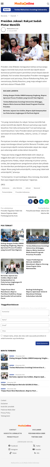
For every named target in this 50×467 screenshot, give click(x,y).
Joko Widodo (17, 188)
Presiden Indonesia (22, 192)
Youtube (38, 449)
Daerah (11, 356)
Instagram (14, 449)
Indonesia (5, 188)
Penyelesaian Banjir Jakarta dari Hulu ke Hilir (37, 210)
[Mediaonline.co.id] (25, 3)
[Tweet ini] (35, 201)
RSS (38, 453)
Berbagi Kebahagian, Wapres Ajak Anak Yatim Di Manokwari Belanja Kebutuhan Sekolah (36, 292)
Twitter (38, 446)
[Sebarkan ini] (30, 201)
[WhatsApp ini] (46, 201)
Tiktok (14, 453)
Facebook (14, 446)
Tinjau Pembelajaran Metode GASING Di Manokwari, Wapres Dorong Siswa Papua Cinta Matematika (37, 264)
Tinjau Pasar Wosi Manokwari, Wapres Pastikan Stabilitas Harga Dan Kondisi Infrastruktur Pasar (11, 293)
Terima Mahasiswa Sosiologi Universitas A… (27, 367)
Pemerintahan (7, 192)
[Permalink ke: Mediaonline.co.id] (3, 29)
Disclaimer (4, 404)
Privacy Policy (5, 413)
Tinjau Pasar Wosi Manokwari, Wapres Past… (19, 391)
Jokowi (28, 188)
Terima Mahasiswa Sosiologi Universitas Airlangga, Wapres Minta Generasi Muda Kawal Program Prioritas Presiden (23, 104)
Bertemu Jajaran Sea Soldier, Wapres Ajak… (27, 377)
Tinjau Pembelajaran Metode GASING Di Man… (20, 385)
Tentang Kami (5, 416)
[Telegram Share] (41, 201)
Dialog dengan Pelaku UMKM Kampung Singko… (29, 358)
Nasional (37, 188)
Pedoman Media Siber (8, 410)
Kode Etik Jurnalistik (7, 407)
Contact (3, 400)
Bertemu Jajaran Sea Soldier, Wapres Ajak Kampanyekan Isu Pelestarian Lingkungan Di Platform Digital (11, 280)
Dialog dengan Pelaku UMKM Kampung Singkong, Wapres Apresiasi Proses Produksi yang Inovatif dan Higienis (12, 246)
